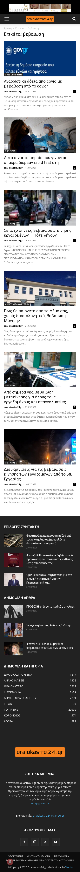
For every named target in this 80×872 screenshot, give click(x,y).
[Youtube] (56, 842)
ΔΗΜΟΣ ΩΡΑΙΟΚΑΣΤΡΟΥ (17, 304)
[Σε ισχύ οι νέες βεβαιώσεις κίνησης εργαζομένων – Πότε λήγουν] (40, 208)
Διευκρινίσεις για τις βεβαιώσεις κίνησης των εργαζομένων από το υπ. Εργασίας (38, 474)
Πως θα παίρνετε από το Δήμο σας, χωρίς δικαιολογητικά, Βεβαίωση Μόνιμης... (36, 316)
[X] (45, 842)
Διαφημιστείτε (40, 803)
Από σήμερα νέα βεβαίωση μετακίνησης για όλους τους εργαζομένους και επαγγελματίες (35, 397)
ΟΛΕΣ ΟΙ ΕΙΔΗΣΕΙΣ (13, 74)
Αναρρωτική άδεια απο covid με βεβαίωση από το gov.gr (33, 83)
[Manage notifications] (10, 862)
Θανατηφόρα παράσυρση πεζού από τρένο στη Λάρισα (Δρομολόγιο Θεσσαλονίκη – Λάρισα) (48, 539)
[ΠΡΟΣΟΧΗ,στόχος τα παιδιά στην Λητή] (13, 611)
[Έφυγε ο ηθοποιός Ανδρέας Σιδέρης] (13, 630)
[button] (6, 19)
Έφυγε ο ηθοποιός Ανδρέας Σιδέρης (48, 625)
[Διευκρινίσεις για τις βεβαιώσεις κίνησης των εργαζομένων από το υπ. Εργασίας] (40, 446)
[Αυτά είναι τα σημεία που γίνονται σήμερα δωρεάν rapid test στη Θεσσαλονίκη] (40, 135)
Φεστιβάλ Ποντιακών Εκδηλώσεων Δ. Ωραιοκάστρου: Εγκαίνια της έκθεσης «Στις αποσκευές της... (49, 559)
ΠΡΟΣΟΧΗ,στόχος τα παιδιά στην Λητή (50, 606)
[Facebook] (24, 842)
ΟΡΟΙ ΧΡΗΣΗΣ (15, 856)
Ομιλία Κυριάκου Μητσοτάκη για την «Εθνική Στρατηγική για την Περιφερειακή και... (49, 578)
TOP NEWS (10, 151)
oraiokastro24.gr (13, 91)
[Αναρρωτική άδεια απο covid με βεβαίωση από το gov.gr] (40, 58)
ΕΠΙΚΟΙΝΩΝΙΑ (61, 856)
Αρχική (8, 28)
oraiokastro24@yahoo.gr (48, 815)
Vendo (69, 867)
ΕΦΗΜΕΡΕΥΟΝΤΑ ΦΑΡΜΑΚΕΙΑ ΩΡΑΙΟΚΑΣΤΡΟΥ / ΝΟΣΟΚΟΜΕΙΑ (40, 860)
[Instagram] (35, 842)
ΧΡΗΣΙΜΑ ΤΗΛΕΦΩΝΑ (38, 856)
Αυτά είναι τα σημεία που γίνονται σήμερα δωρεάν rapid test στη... (35, 160)
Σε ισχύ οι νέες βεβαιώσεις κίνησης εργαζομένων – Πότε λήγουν (37, 233)
